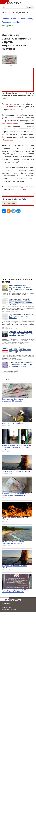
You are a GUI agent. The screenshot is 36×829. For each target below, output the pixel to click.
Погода (31, 19)
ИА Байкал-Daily (19, 199)
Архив (13, 19)
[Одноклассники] (9, 211)
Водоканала (8, 140)
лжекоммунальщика (10, 123)
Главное (5, 19)
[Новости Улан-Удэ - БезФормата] (11, 2)
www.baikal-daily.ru (10, 65)
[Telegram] (13, 211)
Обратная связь (6, 605)
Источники (22, 19)
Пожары (19, 22)
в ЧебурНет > (7, 26)
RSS (14, 609)
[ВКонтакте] (4, 211)
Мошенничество (18, 190)
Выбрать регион (6, 607)
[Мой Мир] (18, 211)
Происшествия (8, 22)
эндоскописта (12, 107)
